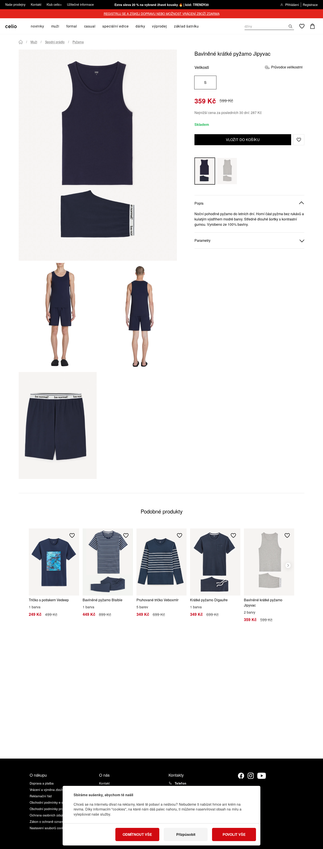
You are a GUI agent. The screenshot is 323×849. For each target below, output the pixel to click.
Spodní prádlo (55, 42)
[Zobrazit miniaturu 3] (58, 425)
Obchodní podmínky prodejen (50, 809)
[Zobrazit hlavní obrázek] (98, 155)
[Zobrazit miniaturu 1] (58, 316)
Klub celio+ (54, 4)
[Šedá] (227, 171)
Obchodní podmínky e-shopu (50, 802)
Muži (34, 42)
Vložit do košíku (243, 139)
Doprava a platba (42, 783)
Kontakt (36, 4)
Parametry (202, 240)
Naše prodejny (15, 4)
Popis (198, 203)
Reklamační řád (41, 796)
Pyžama (78, 42)
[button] (298, 139)
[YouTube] (261, 776)
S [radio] (205, 82)
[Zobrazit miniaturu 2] (138, 316)
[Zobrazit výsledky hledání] (290, 26)
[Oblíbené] (302, 26)
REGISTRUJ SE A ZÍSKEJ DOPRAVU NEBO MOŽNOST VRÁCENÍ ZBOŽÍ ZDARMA (162, 13)
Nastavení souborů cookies (48, 828)
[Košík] (312, 26)
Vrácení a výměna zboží (46, 789)
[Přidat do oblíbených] (72, 535)
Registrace (310, 4)
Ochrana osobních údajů (47, 815)
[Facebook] (241, 776)
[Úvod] (21, 42)
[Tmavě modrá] (204, 171)
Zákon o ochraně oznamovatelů (52, 821)
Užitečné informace (80, 4)
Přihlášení (292, 4)
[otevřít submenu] (45, 26)
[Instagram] (251, 776)
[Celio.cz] (11, 26)
